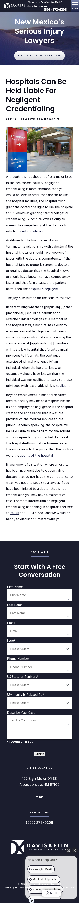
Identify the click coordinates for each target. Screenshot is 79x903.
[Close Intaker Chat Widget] (75, 850)
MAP (39, 797)
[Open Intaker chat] (31, 901)
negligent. (63, 386)
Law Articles (30, 119)
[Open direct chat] (68, 850)
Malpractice (50, 119)
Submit (39, 753)
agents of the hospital (36, 455)
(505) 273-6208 (55, 10)
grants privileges (31, 231)
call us (14, 513)
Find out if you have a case (39, 56)
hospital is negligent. (44, 289)
